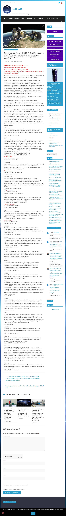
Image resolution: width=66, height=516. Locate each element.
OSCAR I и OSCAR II (53, 135)
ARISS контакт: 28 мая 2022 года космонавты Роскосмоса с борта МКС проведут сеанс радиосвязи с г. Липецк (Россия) (56, 257)
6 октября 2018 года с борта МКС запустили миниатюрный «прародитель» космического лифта (24, 412)
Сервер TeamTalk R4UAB (54, 115)
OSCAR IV (51, 139)
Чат (47, 18)
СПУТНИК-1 (51, 133)
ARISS (35, 18)
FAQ (61, 21)
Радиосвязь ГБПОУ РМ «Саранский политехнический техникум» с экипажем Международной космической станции (56, 197)
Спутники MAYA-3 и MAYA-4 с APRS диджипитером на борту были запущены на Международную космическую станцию (9, 413)
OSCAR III (51, 137)
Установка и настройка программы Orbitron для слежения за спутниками (54, 174)
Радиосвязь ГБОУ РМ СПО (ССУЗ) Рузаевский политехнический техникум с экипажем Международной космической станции (55, 180)
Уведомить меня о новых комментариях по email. (15, 485)
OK (33, 513)
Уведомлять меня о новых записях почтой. (14, 489)
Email (4, 468)
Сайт (4, 476)
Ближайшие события (19, 18)
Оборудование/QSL (53, 123)
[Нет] (64, 512)
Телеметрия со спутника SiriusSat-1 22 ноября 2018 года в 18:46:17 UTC (24, 386)
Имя (4, 461)
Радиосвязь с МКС (53, 18)
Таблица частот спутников (55, 117)
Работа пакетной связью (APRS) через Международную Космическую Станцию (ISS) (56, 166)
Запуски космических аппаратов (11, 49)
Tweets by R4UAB (55, 309)
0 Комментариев (18, 61)
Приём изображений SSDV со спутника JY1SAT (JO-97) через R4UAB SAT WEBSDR (55, 191)
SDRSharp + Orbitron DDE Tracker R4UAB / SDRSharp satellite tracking (55, 208)
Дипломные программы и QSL (55, 113)
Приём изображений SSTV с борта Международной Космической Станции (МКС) (55, 219)
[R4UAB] (4, 18)
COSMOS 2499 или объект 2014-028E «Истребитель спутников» (55, 186)
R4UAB (17, 9)
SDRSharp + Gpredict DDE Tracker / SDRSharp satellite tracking (55, 203)
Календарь (29, 18)
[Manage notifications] (3, 513)
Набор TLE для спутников (55, 119)
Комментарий (7, 436)
